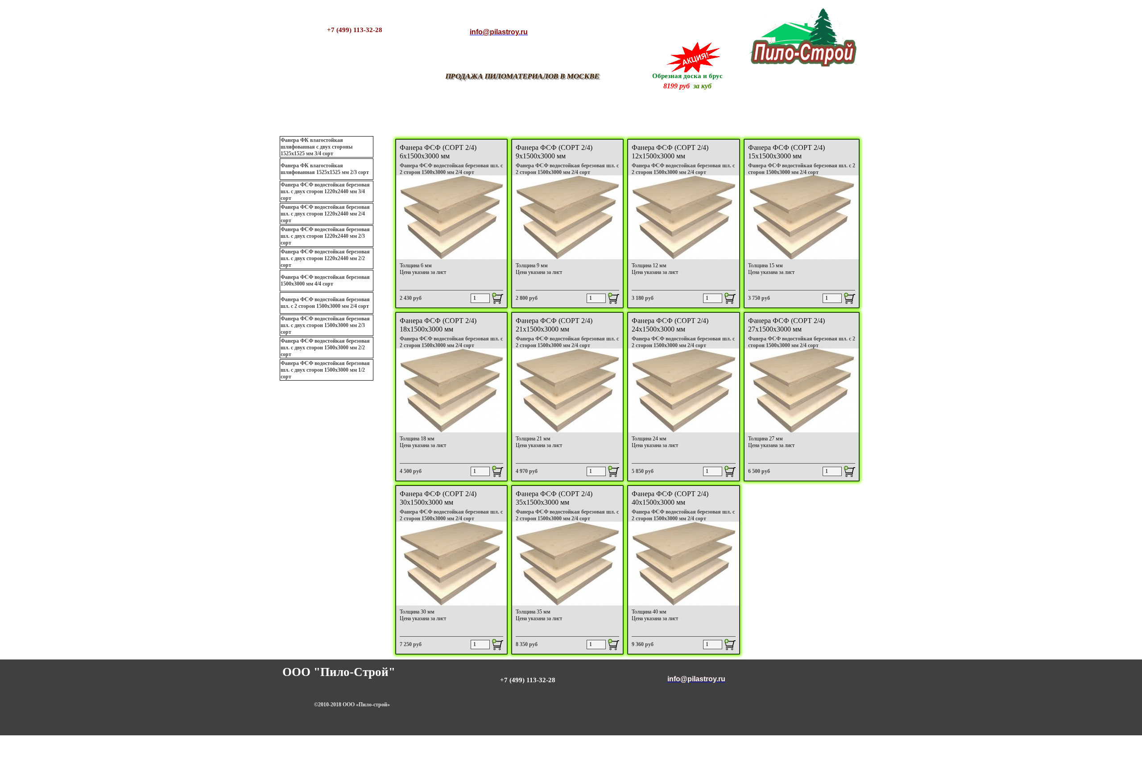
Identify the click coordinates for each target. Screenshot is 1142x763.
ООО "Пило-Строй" (338, 672)
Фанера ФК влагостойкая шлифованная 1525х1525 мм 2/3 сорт (325, 168)
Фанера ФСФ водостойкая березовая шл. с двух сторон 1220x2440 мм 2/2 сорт (325, 258)
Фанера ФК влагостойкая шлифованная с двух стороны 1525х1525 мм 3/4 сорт (316, 147)
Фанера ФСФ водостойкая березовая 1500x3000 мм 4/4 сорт (325, 280)
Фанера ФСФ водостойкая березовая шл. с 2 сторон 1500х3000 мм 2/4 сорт (325, 302)
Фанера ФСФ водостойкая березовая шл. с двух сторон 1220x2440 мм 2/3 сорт (325, 236)
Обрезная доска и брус (687, 75)
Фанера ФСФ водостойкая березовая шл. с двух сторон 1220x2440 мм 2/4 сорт (325, 214)
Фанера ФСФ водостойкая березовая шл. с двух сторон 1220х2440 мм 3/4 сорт (325, 191)
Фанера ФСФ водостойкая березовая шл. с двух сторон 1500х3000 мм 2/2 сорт (325, 347)
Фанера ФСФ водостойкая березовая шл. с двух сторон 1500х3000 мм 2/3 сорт (325, 325)
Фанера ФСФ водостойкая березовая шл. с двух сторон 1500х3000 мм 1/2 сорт (325, 370)
